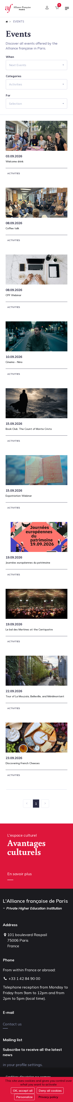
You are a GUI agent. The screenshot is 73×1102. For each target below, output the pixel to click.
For (8, 95)
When (10, 56)
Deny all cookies (50, 1090)
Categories (13, 76)
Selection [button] (15, 103)
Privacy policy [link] (48, 1097)
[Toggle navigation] (67, 10)
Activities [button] (15, 84)
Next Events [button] (17, 65)
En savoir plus (19, 873)
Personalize (24, 1097)
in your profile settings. (23, 1064)
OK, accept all (23, 1090)
